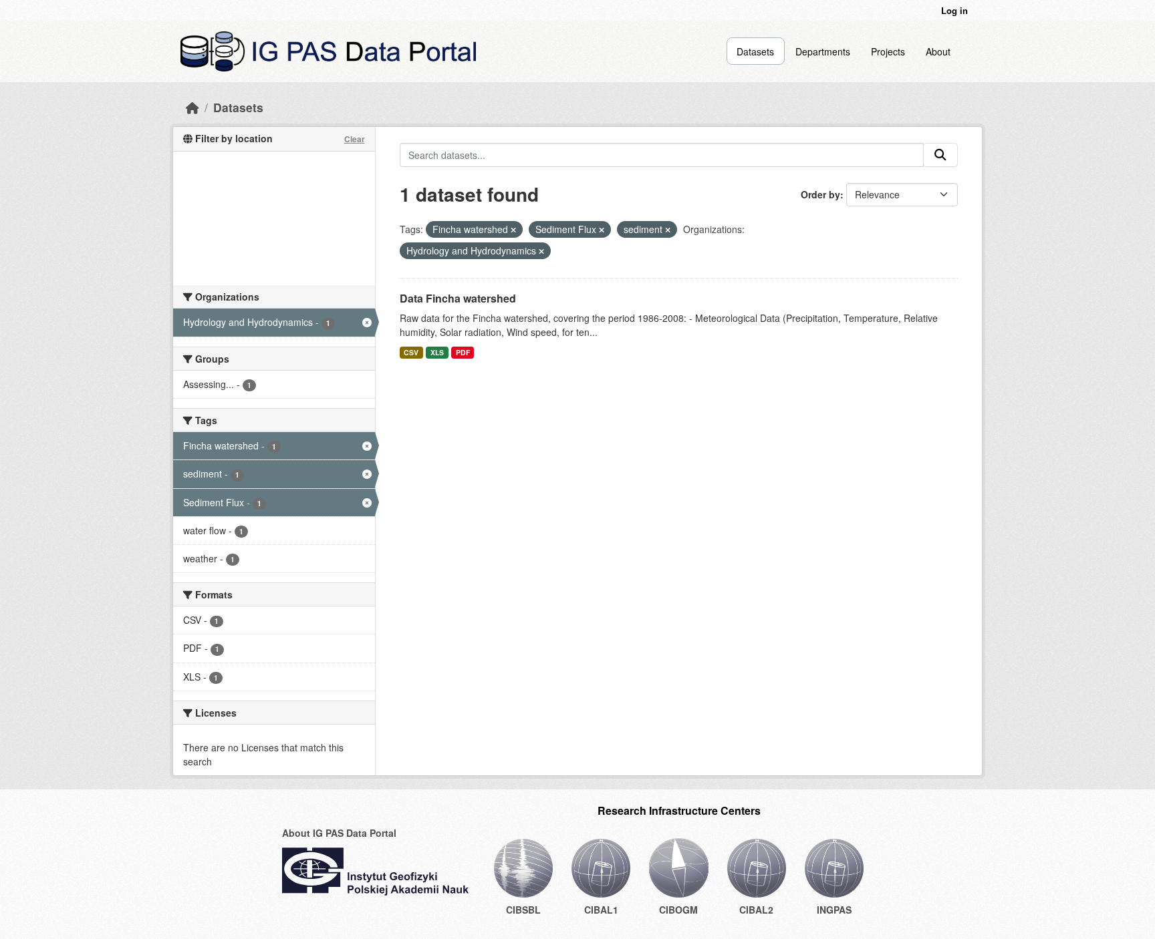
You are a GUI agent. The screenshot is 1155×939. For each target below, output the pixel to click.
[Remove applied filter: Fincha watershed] (513, 229)
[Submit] (940, 155)
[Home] (192, 107)
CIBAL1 (601, 909)
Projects (888, 51)
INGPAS (834, 909)
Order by (820, 194)
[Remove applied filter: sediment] (667, 229)
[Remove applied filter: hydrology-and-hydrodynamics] (541, 251)
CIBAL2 (756, 909)
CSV (411, 352)
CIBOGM (678, 909)
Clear (354, 139)
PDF (463, 352)
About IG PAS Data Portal (339, 832)
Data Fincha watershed (458, 298)
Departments (822, 51)
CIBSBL (523, 909)
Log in (954, 10)
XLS (437, 352)
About (938, 51)
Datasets (755, 51)
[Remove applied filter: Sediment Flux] (601, 229)
